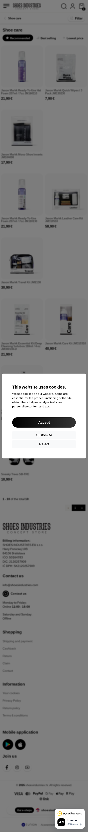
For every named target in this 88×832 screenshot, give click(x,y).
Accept (44, 422)
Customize (44, 435)
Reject (44, 444)
